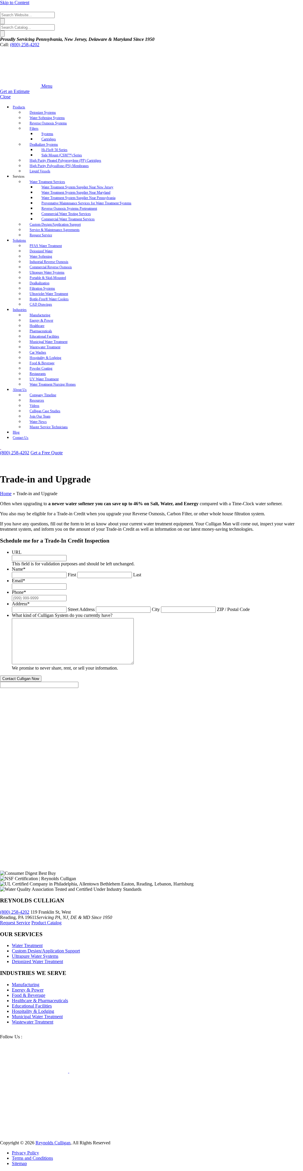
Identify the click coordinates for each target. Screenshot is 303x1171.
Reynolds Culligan (53, 1142)
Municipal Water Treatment (37, 1016)
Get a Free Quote (46, 452)
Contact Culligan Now (20, 678)
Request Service (15, 922)
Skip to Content (14, 2)
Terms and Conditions (32, 1158)
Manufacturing (25, 984)
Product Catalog (46, 922)
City (156, 609)
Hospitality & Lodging (33, 1011)
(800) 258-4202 (24, 44)
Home (6, 493)
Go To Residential (20, 447)
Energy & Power (27, 989)
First (72, 574)
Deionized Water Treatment (37, 961)
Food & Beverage (28, 995)
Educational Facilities (32, 1005)
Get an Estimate (15, 91)
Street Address (81, 609)
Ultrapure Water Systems (35, 956)
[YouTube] (68, 1071)
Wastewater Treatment (32, 1021)
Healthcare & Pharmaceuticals (40, 1000)
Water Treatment (27, 945)
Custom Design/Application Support (46, 950)
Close (5, 96)
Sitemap (19, 1163)
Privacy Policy (25, 1152)
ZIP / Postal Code (233, 609)
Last (137, 574)
